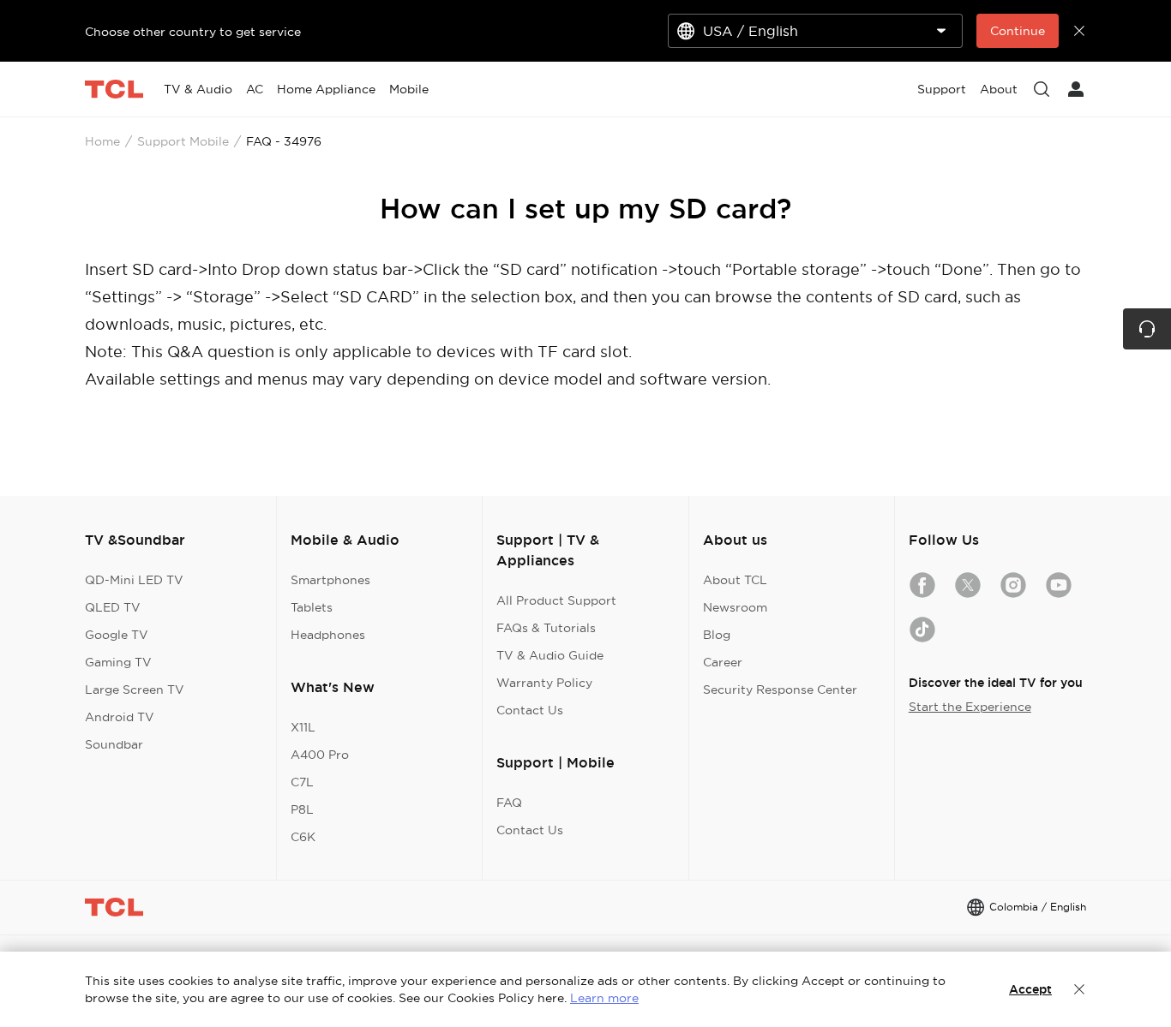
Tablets (312, 607)
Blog (716, 634)
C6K (303, 837)
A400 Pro (320, 754)
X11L (303, 727)
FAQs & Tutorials (546, 628)
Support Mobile (183, 141)
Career (722, 662)
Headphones (328, 634)
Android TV (119, 717)
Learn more (604, 998)
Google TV (116, 634)
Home (102, 141)
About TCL (735, 580)
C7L (302, 782)
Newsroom (735, 607)
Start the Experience (970, 706)
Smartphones (330, 580)
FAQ (509, 802)
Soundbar (114, 744)
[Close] (1079, 989)
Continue (1017, 31)
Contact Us (529, 710)
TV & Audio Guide (550, 655)
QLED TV (113, 607)
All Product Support (556, 600)
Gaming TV (118, 662)
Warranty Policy (544, 682)
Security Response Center (780, 689)
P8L (302, 809)
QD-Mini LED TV (134, 580)
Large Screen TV (134, 689)
